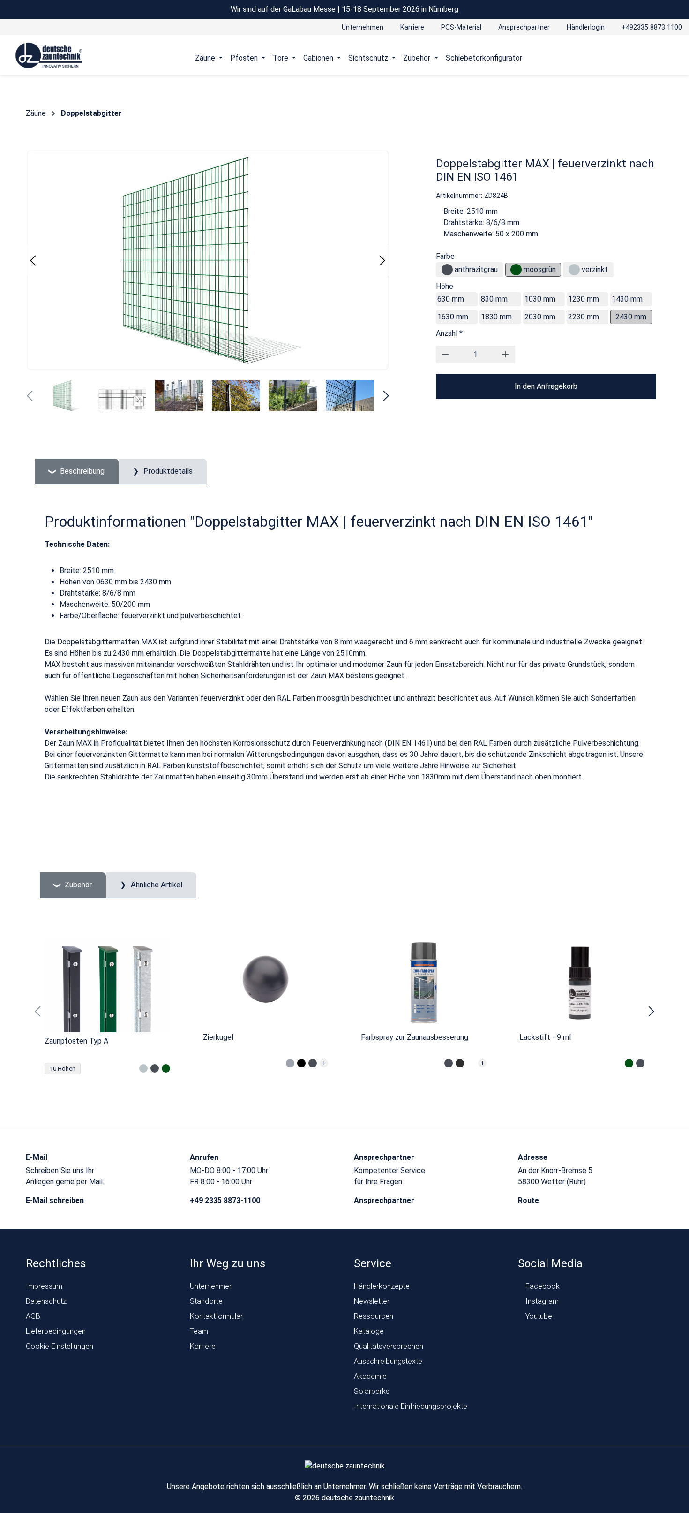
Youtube (538, 1316)
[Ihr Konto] (636, 57)
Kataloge (369, 1331)
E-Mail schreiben (56, 1200)
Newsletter (371, 1301)
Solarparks (371, 1391)
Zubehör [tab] (77, 884)
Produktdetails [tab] (167, 471)
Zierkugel (218, 1037)
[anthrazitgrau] (447, 269)
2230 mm (583, 316)
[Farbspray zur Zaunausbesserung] (424, 983)
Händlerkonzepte (382, 1286)
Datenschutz (46, 1301)
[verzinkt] (574, 269)
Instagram (541, 1301)
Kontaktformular (216, 1316)
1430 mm (627, 299)
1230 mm (583, 299)
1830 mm (496, 316)
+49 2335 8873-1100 (226, 1200)
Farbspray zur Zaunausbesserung (414, 1037)
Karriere (203, 1346)
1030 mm (539, 299)
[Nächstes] (382, 260)
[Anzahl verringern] (445, 354)
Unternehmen (211, 1286)
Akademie (370, 1376)
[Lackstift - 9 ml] (582, 983)
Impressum (44, 1286)
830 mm (494, 299)
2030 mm (539, 316)
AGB (33, 1316)
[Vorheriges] (33, 260)
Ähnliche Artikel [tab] (155, 884)
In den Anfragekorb (546, 386)
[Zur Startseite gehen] (49, 56)
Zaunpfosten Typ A (76, 1040)
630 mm (450, 299)
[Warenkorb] (672, 57)
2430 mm (630, 316)
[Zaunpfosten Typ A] (107, 985)
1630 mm (452, 316)
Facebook (542, 1286)
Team (199, 1331)
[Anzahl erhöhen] (505, 354)
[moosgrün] (516, 269)
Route (529, 1200)
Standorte (206, 1301)
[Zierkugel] (266, 983)
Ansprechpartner (385, 1200)
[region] (344, 1012)
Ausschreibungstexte (388, 1361)
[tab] (77, 471)
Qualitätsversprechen (388, 1346)
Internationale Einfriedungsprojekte (410, 1406)
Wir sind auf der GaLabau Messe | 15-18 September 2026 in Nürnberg (344, 9)
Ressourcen (373, 1316)
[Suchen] (654, 57)
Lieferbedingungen (56, 1331)
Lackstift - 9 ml (545, 1037)
